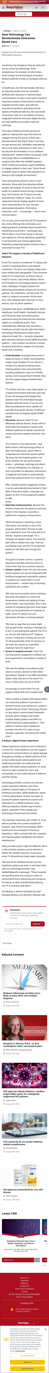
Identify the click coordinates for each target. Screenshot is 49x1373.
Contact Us (24, 1286)
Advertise (25, 1280)
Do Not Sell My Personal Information (24, 1294)
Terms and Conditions (24, 1288)
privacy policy (8, 931)
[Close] (45, 1329)
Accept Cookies (27, 1369)
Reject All (27, 1362)
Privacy (24, 1291)
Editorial (24, 1283)
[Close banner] (46, 3)
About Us (24, 1278)
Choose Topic (22, 14)
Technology (7, 943)
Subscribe (36, 924)
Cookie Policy (20, 1351)
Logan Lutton (11, 1100)
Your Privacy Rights (24, 1297)
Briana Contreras (12, 1002)
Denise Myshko (11, 1148)
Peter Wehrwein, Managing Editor (19, 1050)
